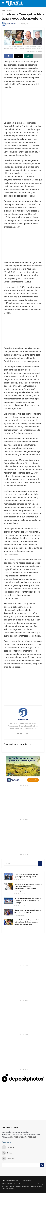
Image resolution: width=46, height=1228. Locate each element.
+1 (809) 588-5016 (15, 1137)
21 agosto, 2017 (24, 24)
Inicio (3, 10)
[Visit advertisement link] (23, 770)
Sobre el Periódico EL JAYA (10, 1180)
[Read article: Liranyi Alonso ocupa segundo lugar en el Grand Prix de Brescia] (8, 912)
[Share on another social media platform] (37, 56)
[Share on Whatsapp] (28, 56)
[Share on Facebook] (8, 56)
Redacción (12, 24)
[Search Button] (40, 863)
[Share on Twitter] (18, 56)
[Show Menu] (3, 3)
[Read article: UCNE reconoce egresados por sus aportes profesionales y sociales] (8, 876)
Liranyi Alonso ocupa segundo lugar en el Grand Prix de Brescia (28, 911)
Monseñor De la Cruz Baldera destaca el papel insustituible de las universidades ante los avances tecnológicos (28, 887)
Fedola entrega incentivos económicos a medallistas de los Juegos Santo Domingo (28, 900)
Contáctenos (27, 1180)
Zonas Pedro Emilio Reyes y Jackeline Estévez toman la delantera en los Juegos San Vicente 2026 (27, 922)
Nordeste (9, 10)
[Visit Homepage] (14, 3)
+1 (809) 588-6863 (29, 1137)
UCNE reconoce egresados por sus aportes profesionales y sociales (26, 875)
